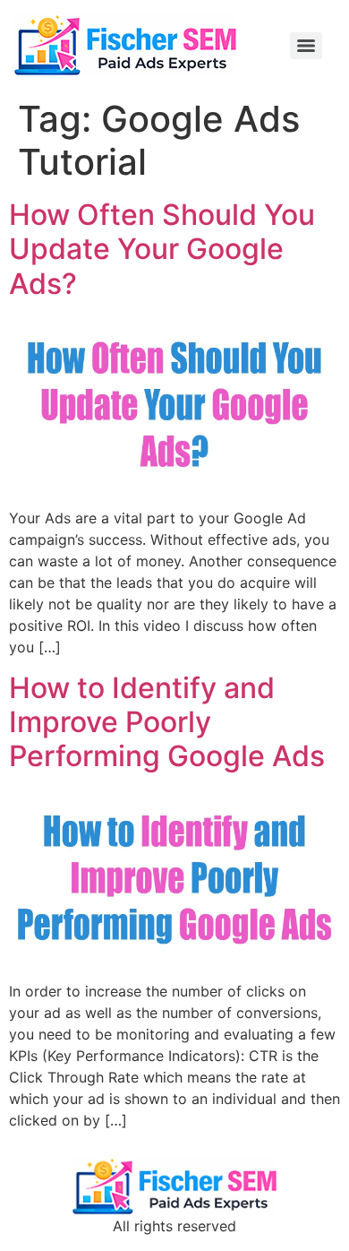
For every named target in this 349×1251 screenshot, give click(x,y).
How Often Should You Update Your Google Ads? (162, 249)
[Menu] (306, 45)
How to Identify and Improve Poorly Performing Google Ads (167, 722)
